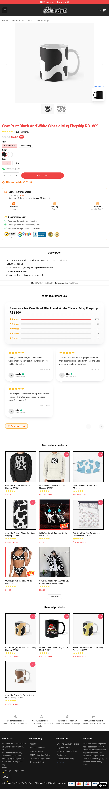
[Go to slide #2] (61, 109)
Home (5, 20)
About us (33, 744)
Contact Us (61, 755)
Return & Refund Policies (67, 751)
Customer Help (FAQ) (65, 759)
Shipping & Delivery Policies (68, 744)
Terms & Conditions (38, 748)
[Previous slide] (6, 63)
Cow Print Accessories (21, 20)
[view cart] (104, 10)
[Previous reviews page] (88, 426)
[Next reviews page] (101, 426)
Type (4, 141)
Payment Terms (63, 748)
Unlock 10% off (5, 777)
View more (54, 597)
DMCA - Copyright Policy (40, 755)
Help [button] (104, 786)
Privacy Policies (36, 751)
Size (4, 159)
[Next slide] (103, 63)
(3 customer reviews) (22, 132)
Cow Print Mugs (42, 20)
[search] (100, 10)
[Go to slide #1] (47, 109)
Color (4, 150)
